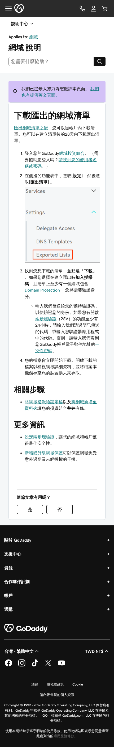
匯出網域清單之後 (31, 128)
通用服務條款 (64, 736)
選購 (8, 609)
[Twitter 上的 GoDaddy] (48, 665)
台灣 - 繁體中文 (19, 651)
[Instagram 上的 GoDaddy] (21, 665)
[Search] (100, 61)
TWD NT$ (94, 651)
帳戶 (8, 595)
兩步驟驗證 (45, 319)
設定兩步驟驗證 (39, 437)
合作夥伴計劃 (17, 581)
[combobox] (51, 61)
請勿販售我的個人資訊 (57, 694)
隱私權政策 (55, 684)
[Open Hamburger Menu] (6, 8)
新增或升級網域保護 (44, 453)
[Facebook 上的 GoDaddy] (8, 665)
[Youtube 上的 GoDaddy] (61, 665)
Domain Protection (42, 290)
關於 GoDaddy (17, 540)
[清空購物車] (104, 8)
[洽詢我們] (82, 8)
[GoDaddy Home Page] (26, 628)
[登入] (94, 8)
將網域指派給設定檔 (44, 402)
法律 (34, 684)
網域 (33, 37)
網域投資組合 (72, 153)
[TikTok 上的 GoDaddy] (35, 665)
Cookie (77, 684)
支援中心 (12, 554)
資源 (8, 568)
